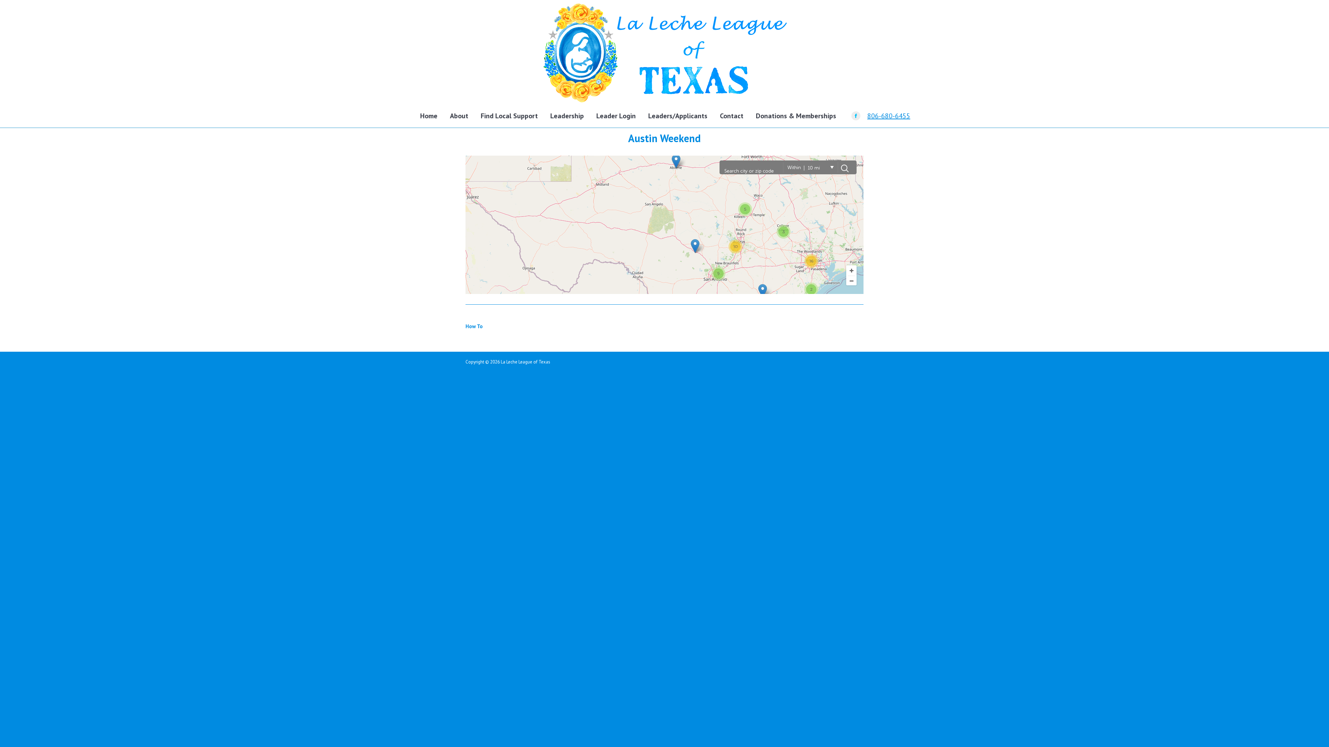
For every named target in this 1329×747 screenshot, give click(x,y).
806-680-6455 (888, 116)
